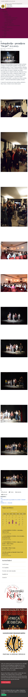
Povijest (6, 13)
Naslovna (4, 10)
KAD (5, 34)
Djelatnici (6, 14)
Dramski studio (5, 30)
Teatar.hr (4, 577)
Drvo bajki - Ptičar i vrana (8, 548)
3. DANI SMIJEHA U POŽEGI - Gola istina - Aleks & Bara (12, 531)
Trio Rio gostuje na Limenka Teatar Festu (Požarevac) (12, 552)
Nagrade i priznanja (9, 24)
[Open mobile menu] (0, 8)
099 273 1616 (9, 3)
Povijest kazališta (6, 682)
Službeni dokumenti (11, 19)
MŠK (5, 31)
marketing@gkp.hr (18, 3)
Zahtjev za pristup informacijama (12, 25)
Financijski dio (9, 20)
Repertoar (4, 27)
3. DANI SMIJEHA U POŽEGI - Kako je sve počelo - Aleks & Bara (12, 542)
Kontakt (4, 36)
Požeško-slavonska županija (9, 571)
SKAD (5, 33)
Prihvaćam (3, 695)
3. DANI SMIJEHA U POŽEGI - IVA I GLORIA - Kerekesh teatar (13, 536)
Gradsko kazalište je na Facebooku (8, 1)
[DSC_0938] (10, 57)
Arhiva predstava (8, 28)
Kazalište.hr (5, 574)
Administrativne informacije (10, 17)
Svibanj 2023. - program (6, 502)
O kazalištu (4, 11)
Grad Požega (5, 564)
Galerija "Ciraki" (8, 22)
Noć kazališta (5, 567)
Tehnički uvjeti (7, 16)
